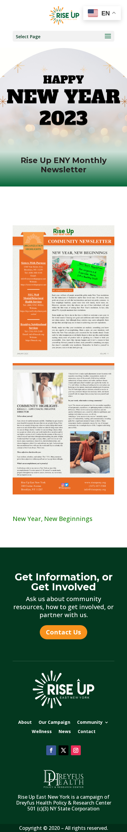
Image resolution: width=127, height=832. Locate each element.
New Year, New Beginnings (52, 518)
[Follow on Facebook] (51, 750)
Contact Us (63, 632)
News (65, 731)
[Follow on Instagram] (76, 750)
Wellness (42, 731)
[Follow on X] (63, 750)
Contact (87, 731)
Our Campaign (54, 722)
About (25, 722)
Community (90, 722)
